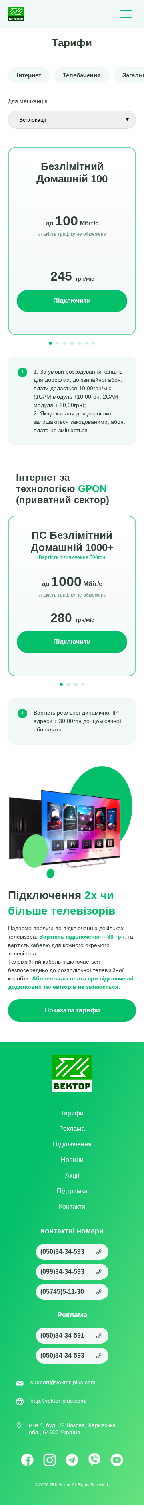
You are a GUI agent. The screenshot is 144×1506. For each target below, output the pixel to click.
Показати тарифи (72, 1010)
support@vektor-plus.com (63, 1382)
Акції (72, 1175)
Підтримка (72, 1191)
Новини (72, 1159)
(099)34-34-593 (62, 1271)
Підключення (72, 1144)
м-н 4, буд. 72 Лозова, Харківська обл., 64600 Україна (72, 1428)
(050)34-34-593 (62, 1251)
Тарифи (72, 1113)
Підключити (72, 300)
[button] (50, 343)
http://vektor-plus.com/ (58, 1401)
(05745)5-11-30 (62, 1291)
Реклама (72, 1128)
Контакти (72, 1206)
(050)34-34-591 (62, 1335)
